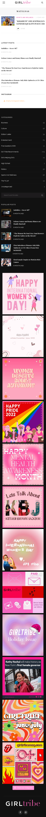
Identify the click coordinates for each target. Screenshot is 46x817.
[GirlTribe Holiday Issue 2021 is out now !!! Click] (23, 635)
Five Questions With (23, 146)
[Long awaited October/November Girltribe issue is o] (23, 336)
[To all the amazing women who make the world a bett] (23, 293)
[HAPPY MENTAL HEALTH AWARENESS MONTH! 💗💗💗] (23, 464)
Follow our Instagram (24, 788)
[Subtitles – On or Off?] (6, 212)
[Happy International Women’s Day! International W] (23, 549)
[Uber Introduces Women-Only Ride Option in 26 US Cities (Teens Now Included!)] (6, 248)
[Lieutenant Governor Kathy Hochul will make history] (23, 677)
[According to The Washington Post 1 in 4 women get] (23, 379)
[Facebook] (20, 812)
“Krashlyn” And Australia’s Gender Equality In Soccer (30, 22)
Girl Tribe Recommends (23, 152)
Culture (23, 128)
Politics (23, 169)
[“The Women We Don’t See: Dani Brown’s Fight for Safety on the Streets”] (6, 236)
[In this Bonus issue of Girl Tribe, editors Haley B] (23, 592)
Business (23, 123)
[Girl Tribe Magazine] (23, 803)
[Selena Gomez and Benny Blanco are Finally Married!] (6, 224)
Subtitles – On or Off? (9, 48)
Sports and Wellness (24, 17)
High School (23, 163)
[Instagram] (26, 812)
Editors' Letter (23, 134)
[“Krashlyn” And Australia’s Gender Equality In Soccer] (7, 21)
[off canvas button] (4, 2)
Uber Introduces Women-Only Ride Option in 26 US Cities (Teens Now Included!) (26, 247)
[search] (42, 2)
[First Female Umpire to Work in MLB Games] (6, 262)
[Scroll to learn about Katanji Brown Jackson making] (23, 507)
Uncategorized (23, 187)
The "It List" (23, 181)
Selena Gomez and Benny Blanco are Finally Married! (21, 58)
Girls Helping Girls (23, 157)
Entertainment (23, 140)
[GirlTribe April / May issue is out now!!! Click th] (23, 763)
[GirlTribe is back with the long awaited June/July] (23, 720)
